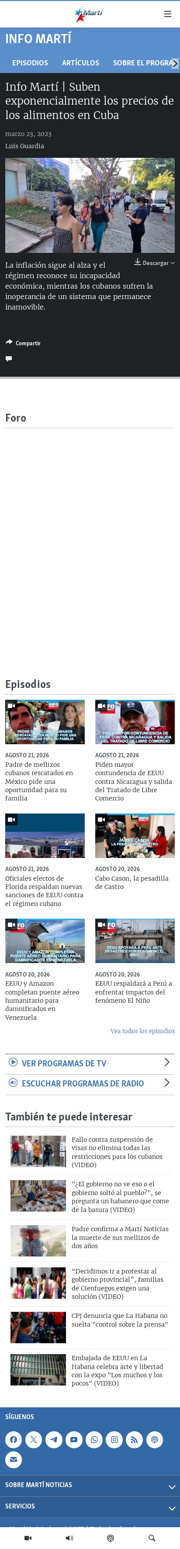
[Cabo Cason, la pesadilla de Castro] (135, 836)
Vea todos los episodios (143, 1031)
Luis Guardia (24, 146)
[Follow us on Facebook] (13, 1439)
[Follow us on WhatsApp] (94, 1439)
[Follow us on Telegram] (53, 1439)
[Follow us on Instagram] (114, 1439)
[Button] (23, 345)
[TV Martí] (28, 1538)
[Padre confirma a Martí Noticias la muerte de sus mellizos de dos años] (38, 1240)
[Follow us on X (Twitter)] (33, 1439)
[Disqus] (90, 537)
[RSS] (134, 1439)
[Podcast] (110, 1538)
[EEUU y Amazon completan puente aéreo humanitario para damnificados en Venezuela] (45, 941)
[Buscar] (152, 1538)
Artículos (80, 63)
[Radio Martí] (69, 1538)
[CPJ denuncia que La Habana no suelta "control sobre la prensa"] (38, 1327)
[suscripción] (13, 1459)
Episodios (30, 63)
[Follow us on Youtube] (74, 1439)
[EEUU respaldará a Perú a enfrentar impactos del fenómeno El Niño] (135, 941)
